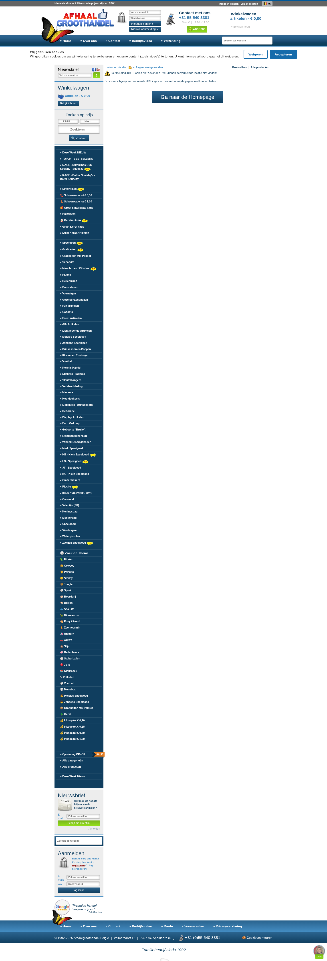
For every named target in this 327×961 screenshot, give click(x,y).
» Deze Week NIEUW (73, 152)
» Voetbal (66, 361)
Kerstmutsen (70, 220)
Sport (65, 590)
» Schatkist (67, 262)
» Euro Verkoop (69, 423)
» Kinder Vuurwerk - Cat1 (76, 493)
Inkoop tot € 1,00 (72, 739)
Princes (67, 571)
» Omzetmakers (70, 480)
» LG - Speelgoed (71, 461)
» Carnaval (67, 499)
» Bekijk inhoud (240, 26)
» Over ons (88, 41)
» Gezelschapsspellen (74, 299)
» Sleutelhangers (70, 380)
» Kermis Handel (70, 367)
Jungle (66, 584)
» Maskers (66, 392)
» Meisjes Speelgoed (73, 336)
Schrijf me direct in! (78, 823)
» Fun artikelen (69, 305)
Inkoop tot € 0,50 (72, 733)
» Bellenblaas (68, 281)
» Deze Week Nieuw (72, 776)
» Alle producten (70, 766)
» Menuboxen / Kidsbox (75, 268)
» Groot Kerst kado (72, 226)
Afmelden (94, 828)
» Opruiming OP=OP (81, 754)
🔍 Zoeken (79, 138)
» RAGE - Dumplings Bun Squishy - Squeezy (76, 166)
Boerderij (68, 596)
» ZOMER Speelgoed (73, 542)
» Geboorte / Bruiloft (72, 429)
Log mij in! (79, 890)
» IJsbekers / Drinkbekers (76, 404)
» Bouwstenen (69, 287)
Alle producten (260, 67)
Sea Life (67, 609)
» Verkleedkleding (71, 386)
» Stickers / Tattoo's (72, 373)
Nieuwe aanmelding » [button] (144, 29)
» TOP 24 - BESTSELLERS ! (77, 158)
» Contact (113, 41)
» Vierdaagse (68, 530)
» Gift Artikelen (69, 324)
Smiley (66, 578)
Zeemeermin (70, 627)
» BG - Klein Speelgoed (74, 473)
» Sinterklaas (68, 188)
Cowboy (67, 565)
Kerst (65, 714)
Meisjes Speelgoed (74, 695)
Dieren (66, 602)
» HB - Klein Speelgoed (75, 454)
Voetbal (66, 683)
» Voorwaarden (193, 926)
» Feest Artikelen (71, 318)
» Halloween (67, 213)
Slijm (65, 646)
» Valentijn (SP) (69, 505)
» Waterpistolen (70, 536)
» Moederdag (68, 517)
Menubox (68, 689)
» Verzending (171, 41)
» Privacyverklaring (227, 926)
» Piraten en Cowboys (74, 355)
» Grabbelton (68, 249)
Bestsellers (239, 67)
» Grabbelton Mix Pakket (75, 255)
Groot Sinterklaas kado (76, 207)
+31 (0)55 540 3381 (202, 937)
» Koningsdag (68, 511)
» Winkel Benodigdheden (75, 442)
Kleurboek (68, 671)
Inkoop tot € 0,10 (72, 720)
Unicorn (67, 633)
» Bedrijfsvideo (140, 41)
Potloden (67, 677)
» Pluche (65, 274)
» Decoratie (67, 411)
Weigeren (255, 54)
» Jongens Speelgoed (73, 343)
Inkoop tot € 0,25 (72, 726)
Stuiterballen (70, 658)
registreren (78, 865)
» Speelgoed (68, 242)
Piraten (66, 559)
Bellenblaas (69, 652)
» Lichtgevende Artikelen (76, 330)
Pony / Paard (70, 621)
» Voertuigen (68, 293)
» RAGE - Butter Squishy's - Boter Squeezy (77, 177)
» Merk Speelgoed (71, 448)
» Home (65, 41)
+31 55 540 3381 (194, 17)
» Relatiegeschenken (73, 435)
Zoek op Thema (74, 553)
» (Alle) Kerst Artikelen (74, 233)
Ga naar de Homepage (187, 97)
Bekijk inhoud (68, 103)
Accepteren (283, 54)
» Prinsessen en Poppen (75, 349)
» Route (167, 926)
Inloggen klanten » (142, 23)
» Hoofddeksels (70, 398)
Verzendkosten (249, 3)
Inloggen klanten (229, 3)
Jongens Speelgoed (74, 702)
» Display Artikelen (72, 417)
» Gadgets (66, 312)
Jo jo (65, 664)
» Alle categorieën (71, 760)
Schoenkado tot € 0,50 (76, 195)
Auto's (66, 640)
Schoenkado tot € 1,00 (76, 201)
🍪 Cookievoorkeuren (257, 937)
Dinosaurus (69, 615)
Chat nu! (198, 29)
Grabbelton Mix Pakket (76, 708)
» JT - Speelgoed (70, 467)
